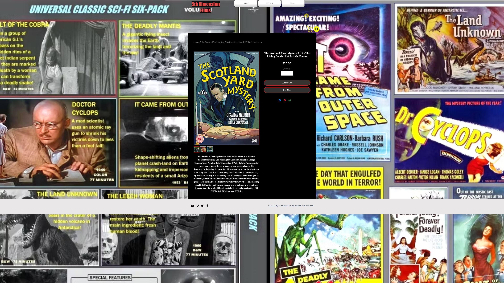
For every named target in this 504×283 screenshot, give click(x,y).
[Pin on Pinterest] (284, 100)
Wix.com (309, 205)
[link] (314, 29)
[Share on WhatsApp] (289, 100)
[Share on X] (294, 100)
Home (196, 42)
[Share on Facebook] (279, 100)
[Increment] (291, 73)
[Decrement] (283, 73)
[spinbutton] (287, 73)
